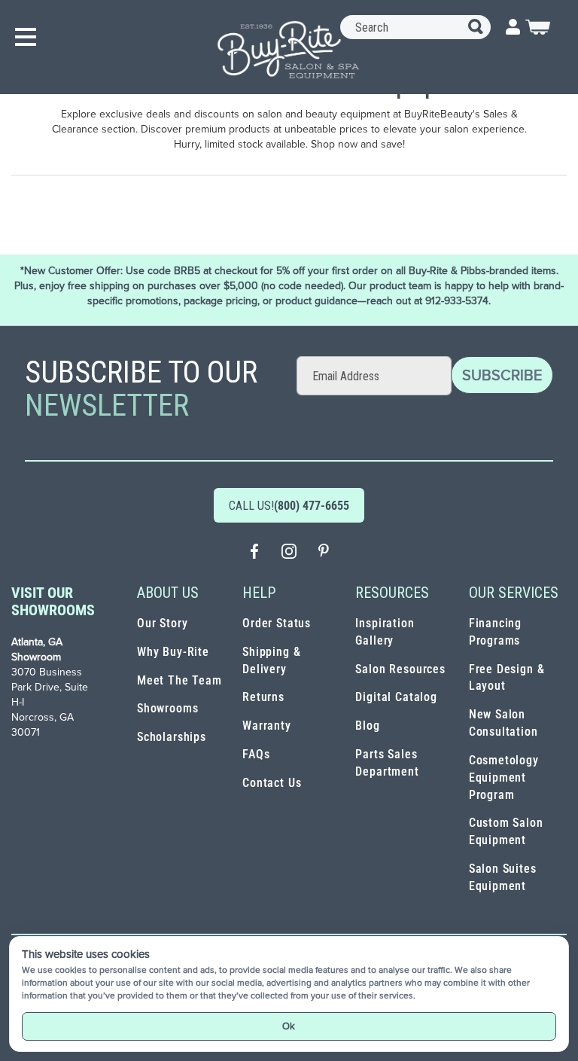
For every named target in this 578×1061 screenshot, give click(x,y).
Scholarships (171, 737)
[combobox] (415, 27)
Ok (288, 1026)
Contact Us (271, 783)
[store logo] (289, 49)
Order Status (276, 623)
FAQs (255, 754)
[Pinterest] (323, 553)
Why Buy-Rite (173, 652)
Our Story (162, 623)
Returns (263, 697)
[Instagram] (289, 553)
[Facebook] (254, 553)
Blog (367, 725)
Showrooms (167, 708)
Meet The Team (179, 680)
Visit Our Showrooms (53, 601)
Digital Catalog (396, 697)
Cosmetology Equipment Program (504, 777)
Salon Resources (400, 669)
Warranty (266, 725)
